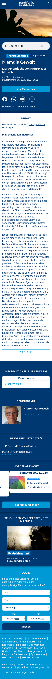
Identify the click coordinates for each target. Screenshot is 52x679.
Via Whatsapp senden (13, 99)
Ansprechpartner (33, 664)
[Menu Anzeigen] (4, 4)
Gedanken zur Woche (14, 651)
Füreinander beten (18, 561)
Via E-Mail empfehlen (22, 99)
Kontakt (19, 664)
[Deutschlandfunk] (17, 56)
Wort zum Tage (10, 657)
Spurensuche (38, 654)
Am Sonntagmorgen (13, 638)
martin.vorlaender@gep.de (17, 452)
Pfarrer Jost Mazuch (15, 77)
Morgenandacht (38, 55)
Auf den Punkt (10, 641)
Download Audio (27, 106)
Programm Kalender (26, 504)
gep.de (20, 667)
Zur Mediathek (26, 89)
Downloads (8, 106)
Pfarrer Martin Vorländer (20, 446)
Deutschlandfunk (10, 79)
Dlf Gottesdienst (23, 648)
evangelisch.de (42, 667)
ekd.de (29, 667)
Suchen (48, 3)
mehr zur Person (32, 414)
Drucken (32, 99)
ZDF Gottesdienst (31, 657)
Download (14, 383)
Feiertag (38, 648)
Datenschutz (8, 667)
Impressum (7, 664)
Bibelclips (21, 645)
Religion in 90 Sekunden (15, 654)
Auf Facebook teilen (4, 99)
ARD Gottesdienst (36, 638)
